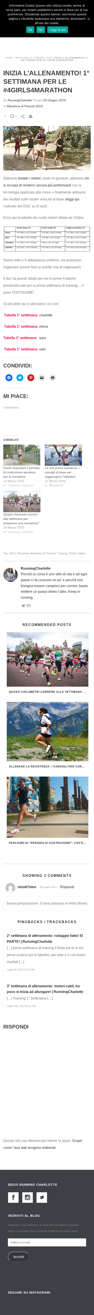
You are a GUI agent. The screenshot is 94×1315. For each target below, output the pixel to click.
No (41, 29)
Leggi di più (57, 29)
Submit (47, 729)
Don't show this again (29, 765)
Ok (30, 29)
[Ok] (88, 19)
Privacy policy (21, 742)
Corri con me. (20, 669)
